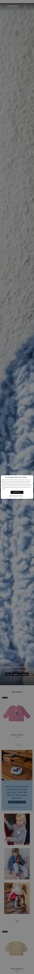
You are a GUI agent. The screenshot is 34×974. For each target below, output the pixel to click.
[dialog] (17, 487)
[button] (17, 496)
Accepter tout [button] (17, 492)
